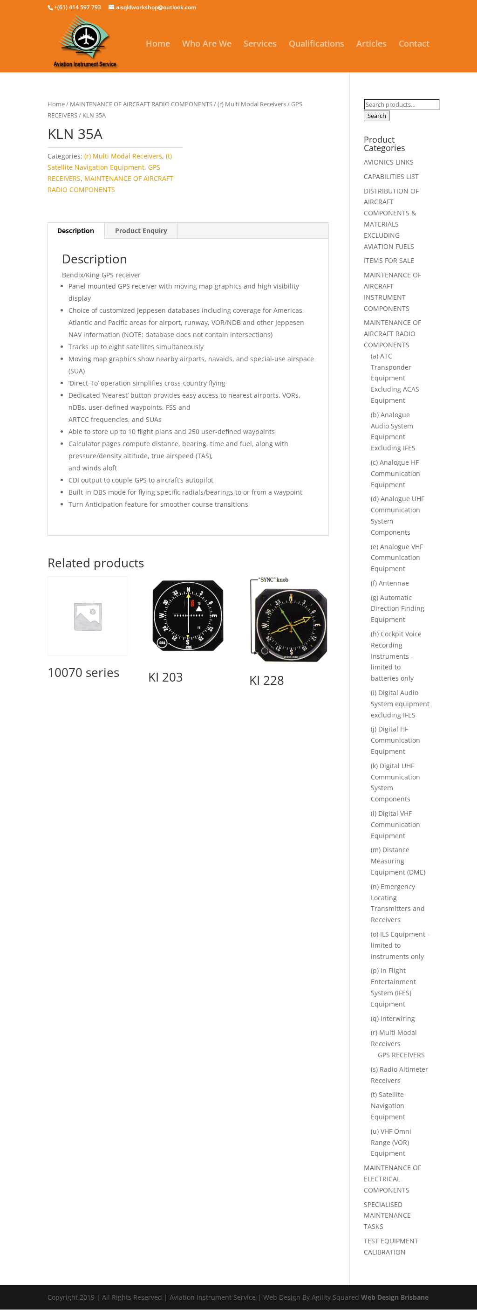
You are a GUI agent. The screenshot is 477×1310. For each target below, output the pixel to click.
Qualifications (316, 44)
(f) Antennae (390, 583)
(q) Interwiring (393, 1018)
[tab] (76, 231)
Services (260, 44)
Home (158, 44)
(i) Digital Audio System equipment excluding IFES (400, 703)
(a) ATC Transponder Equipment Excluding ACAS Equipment (395, 378)
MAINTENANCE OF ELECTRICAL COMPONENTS (392, 1178)
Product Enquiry (141, 230)
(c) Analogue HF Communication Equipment (395, 473)
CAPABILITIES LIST (391, 176)
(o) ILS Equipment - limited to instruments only (400, 945)
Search (377, 115)
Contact (414, 44)
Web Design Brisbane (395, 1297)
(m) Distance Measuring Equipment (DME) (398, 860)
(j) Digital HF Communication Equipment (395, 740)
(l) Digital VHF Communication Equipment (395, 824)
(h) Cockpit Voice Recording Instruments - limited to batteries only (396, 656)
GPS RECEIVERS (401, 1054)
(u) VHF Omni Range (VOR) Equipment (391, 1142)
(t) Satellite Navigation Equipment (388, 1105)
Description (75, 230)
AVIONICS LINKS (389, 162)
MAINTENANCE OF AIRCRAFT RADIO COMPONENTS (141, 104)
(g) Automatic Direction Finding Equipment (397, 608)
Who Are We (207, 44)
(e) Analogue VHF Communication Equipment (397, 557)
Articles (371, 44)
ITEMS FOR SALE (389, 260)
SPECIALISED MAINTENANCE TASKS (387, 1215)
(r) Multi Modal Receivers (252, 104)
